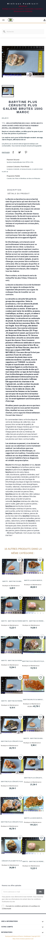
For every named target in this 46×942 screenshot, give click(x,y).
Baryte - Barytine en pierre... (12, 621)
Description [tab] (14, 190)
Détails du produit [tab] (19, 194)
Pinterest (25, 152)
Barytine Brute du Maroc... (33, 699)
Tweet (19, 152)
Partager (13, 152)
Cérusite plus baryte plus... (12, 861)
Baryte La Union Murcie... (33, 580)
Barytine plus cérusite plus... (33, 661)
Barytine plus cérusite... (33, 778)
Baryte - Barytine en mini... (12, 581)
